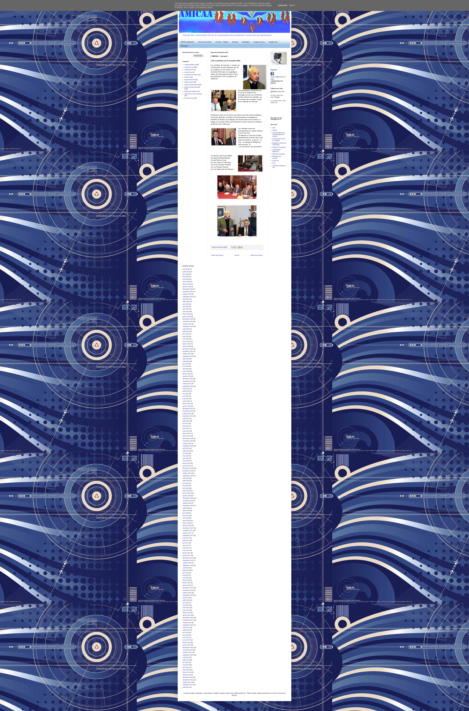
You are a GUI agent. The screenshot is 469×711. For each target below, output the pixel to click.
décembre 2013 (188, 647)
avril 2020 (186, 458)
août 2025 (186, 299)
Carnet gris (188, 70)
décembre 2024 (188, 319)
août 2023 (186, 359)
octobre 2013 (187, 652)
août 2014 (186, 627)
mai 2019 (186, 486)
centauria (275, 693)
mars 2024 (186, 341)
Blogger (234, 695)
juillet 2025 (186, 301)
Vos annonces (189, 98)
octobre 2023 (187, 354)
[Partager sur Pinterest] (241, 247)
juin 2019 (186, 483)
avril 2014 (186, 637)
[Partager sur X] (237, 247)
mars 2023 (186, 371)
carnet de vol (188, 67)
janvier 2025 (187, 316)
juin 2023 (186, 364)
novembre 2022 (188, 381)
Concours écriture (205, 42)
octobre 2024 (187, 324)
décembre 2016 (188, 558)
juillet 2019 (186, 481)
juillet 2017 (186, 540)
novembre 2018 (188, 501)
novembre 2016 (188, 560)
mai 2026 (186, 277)
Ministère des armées (276, 157)
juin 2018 (186, 513)
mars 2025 (186, 311)
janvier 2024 (187, 346)
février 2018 (187, 523)
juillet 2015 (186, 600)
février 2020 (187, 463)
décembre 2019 (188, 468)
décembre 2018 (188, 498)
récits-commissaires (191, 85)
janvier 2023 (187, 376)
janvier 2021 (187, 436)
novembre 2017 (188, 530)
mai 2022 (186, 396)
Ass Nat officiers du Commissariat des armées (278, 134)
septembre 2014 (188, 625)
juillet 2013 (186, 660)
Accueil (236, 255)
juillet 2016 (186, 570)
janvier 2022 (187, 406)
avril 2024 (186, 339)
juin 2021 (186, 423)
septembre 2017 (188, 535)
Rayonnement (189, 80)
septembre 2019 (188, 476)
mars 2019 (186, 491)
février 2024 (187, 344)
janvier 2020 (187, 466)
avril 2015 (186, 607)
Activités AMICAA (190, 65)
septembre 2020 (188, 446)
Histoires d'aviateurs (279, 147)
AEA (273, 128)
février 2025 (187, 314)
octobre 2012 (187, 682)
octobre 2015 (187, 593)
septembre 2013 (188, 655)
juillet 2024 (186, 331)
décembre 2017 (188, 528)
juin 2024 (186, 334)
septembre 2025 (188, 297)
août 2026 (186, 269)
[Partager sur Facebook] (239, 247)
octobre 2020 (187, 443)
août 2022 (186, 389)
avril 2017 (186, 548)
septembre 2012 (188, 685)
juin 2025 (186, 304)
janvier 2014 (187, 645)
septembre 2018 (188, 505)
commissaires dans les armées (278, 139)
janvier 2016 (187, 585)
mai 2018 (186, 515)
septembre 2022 (188, 386)
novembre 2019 (188, 471)
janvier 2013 (187, 675)
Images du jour (259, 42)
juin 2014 (186, 632)
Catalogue (246, 42)
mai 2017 (186, 545)
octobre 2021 (187, 413)
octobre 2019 (187, 473)
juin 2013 (186, 662)
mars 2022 (186, 401)
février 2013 (187, 672)
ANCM (274, 130)
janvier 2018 (187, 525)
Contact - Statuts (221, 42)
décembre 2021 (188, 408)
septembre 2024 (188, 326)
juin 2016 (186, 573)
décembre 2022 (188, 379)
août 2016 (186, 568)
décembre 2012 (188, 677)
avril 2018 (186, 518)
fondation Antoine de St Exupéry (279, 144)
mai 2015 (186, 605)
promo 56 (275, 161)
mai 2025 (186, 306)
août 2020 (186, 448)
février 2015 (187, 612)
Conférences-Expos (191, 75)
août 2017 (186, 538)
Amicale (235, 42)
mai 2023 (186, 366)
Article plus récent (217, 255)
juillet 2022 (186, 391)
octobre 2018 (187, 503)
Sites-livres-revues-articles (193, 94)
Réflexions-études (190, 91)
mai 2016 (186, 575)
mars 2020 (186, 461)
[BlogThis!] (234, 247)
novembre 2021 (188, 411)
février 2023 (187, 374)
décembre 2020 (188, 438)
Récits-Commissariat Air (192, 87)
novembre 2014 (188, 620)
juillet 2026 (186, 272)
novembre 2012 (188, 680)
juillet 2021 (186, 421)
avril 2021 (186, 428)
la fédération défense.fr (276, 150)
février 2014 (187, 642)
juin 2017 (186, 543)
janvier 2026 (187, 287)
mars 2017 (186, 550)
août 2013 (186, 657)
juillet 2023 (186, 361)
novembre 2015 (188, 590)
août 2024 (186, 329)
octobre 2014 (187, 622)
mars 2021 (186, 431)
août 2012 (186, 687)
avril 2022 (186, 399)
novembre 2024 (188, 321)
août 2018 (186, 508)
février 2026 (187, 284)
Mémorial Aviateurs (278, 154)
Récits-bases (188, 82)
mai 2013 (186, 665)
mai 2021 (186, 426)
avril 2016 (186, 578)
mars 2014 (186, 640)
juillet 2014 (186, 630)
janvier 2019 (187, 496)
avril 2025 (186, 309)
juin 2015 (186, 603)
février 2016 (187, 583)
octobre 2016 (187, 563)
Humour (187, 77)
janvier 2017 (187, 555)
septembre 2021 (188, 416)
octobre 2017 (187, 533)
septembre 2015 (188, 595)
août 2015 (186, 598)
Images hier (273, 42)
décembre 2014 (188, 617)
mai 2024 (186, 336)
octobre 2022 (187, 384)
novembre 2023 (188, 351)
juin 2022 (186, 394)
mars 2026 (186, 282)
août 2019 (186, 478)
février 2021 (187, 433)
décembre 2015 (188, 588)
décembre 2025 (188, 289)
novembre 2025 (188, 292)
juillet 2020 (186, 451)
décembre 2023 (188, 349)
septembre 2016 (188, 565)
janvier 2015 (187, 615)
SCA (273, 163)
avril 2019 (186, 488)
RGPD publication (187, 42)
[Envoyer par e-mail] (232, 247)
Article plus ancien (256, 255)
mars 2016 (186, 580)
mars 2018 (186, 520)
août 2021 (186, 418)
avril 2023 (186, 369)
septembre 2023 (188, 356)
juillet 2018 (186, 510)
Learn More (282, 5)
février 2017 (187, 553)
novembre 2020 (188, 441)
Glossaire (184, 46)
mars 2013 (186, 670)
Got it (292, 5)
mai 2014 (186, 635)
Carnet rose (188, 72)
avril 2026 (186, 279)
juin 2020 (186, 453)
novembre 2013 (188, 650)
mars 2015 (186, 610)
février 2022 (187, 403)
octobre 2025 (187, 294)
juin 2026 (186, 274)
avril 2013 (186, 667)
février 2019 (187, 493)
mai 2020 (186, 456)
